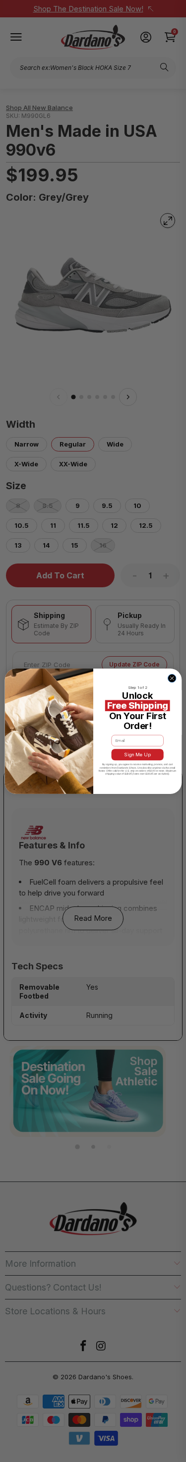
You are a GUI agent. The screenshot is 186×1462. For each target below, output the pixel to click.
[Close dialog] (172, 678)
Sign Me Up (137, 754)
